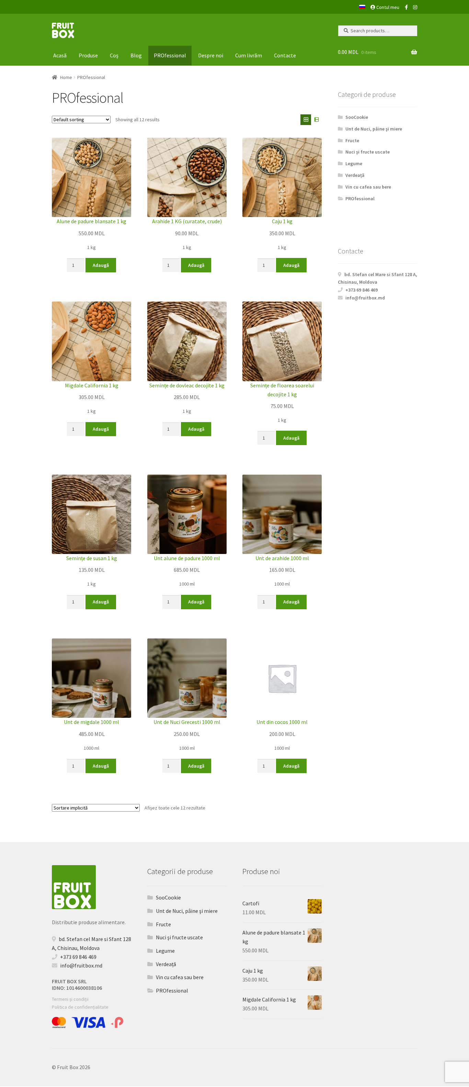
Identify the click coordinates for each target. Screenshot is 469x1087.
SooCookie (356, 117)
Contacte (285, 55)
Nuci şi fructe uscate (367, 152)
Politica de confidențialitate (80, 1007)
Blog (136, 55)
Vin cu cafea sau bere (368, 187)
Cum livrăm (248, 55)
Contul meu (387, 7)
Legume (353, 163)
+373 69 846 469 (361, 290)
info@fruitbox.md (365, 298)
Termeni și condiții (70, 999)
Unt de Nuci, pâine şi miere (373, 129)
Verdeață (354, 175)
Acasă (60, 55)
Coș (114, 55)
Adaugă (101, 265)
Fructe (352, 140)
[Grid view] (305, 119)
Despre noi (210, 55)
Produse (88, 55)
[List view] (316, 119)
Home (66, 77)
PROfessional (170, 55)
